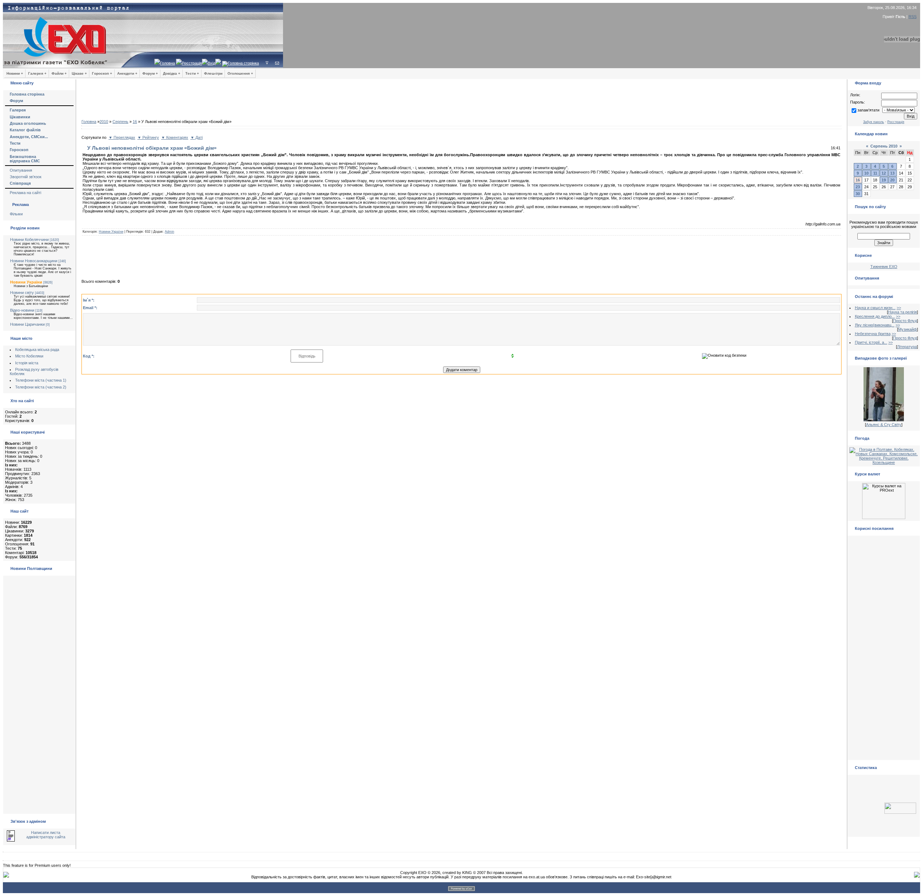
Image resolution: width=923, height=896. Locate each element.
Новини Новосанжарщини (33, 261)
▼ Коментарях (174, 137)
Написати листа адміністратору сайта (45, 834)
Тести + (192, 73)
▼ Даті (196, 137)
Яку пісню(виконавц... (875, 325)
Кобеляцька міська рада (37, 349)
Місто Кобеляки (29, 356)
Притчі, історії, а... (871, 342)
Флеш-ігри (213, 73)
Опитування (21, 170)
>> (899, 308)
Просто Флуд (905, 321)
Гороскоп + (102, 73)
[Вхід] (267, 63)
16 (135, 121)
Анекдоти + (127, 73)
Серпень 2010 (883, 146)
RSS (913, 16)
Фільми (16, 214)
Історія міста (26, 363)
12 (884, 173)
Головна (167, 63)
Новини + (14, 73)
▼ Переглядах (122, 137)
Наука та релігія (902, 312)
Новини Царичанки (27, 324)
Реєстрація (192, 63)
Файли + (59, 73)
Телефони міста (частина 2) (40, 387)
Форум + (150, 73)
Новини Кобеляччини (29, 239)
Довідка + (171, 73)
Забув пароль (873, 122)
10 (866, 173)
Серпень (120, 121)
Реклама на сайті (25, 192)
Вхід (211, 63)
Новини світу (22, 292)
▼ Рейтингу (148, 137)
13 (892, 173)
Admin (169, 231)
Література (907, 346)
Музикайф (907, 329)
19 (884, 180)
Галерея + (37, 73)
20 (892, 180)
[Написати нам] (277, 63)
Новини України (26, 282)
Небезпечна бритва (873, 333)
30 (858, 194)
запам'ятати (868, 110)
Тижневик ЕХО (883, 266)
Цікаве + (79, 73)
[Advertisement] (461, 101)
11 (875, 173)
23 (858, 187)
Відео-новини (22, 310)
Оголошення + (240, 73)
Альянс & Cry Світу (883, 424)
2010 (104, 121)
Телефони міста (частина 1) (40, 380)
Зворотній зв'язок (25, 177)
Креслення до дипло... (875, 316)
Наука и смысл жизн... (875, 308)
